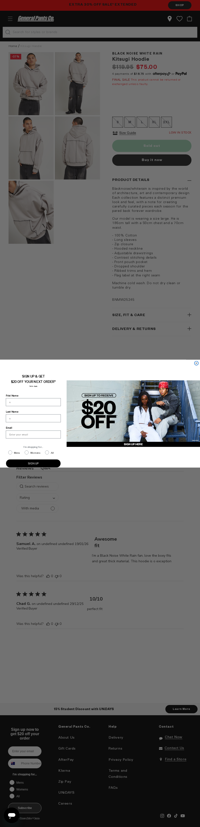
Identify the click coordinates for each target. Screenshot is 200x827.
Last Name (12, 411)
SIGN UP (33, 463)
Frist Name (12, 395)
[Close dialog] (196, 363)
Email (9, 427)
